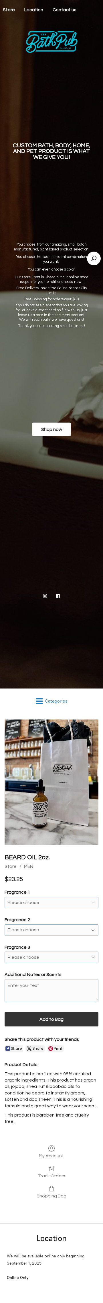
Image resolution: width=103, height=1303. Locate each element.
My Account (51, 1156)
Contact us (64, 9)
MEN (28, 866)
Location (33, 9)
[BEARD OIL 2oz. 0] (51, 782)
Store (11, 866)
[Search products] (93, 258)
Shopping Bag (51, 1196)
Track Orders (51, 1176)
